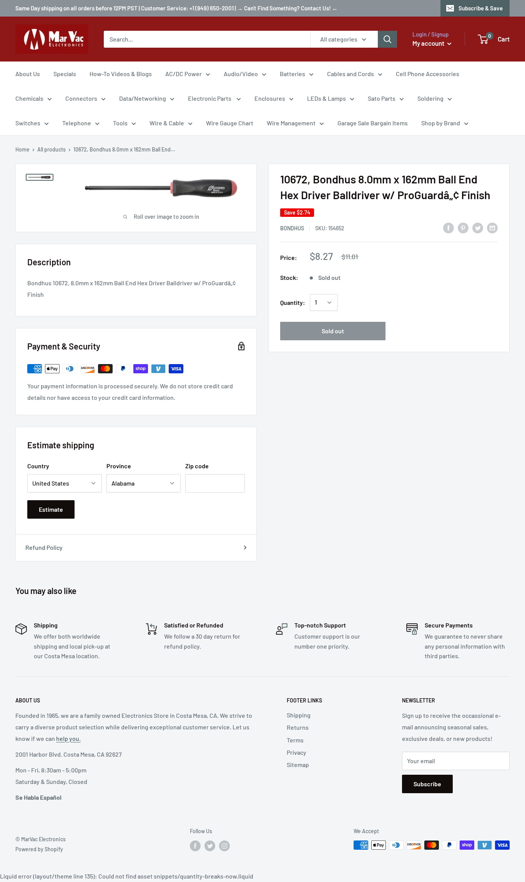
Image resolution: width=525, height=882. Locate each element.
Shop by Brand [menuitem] (440, 122)
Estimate (51, 509)
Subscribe (427, 783)
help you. (68, 738)
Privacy (296, 752)
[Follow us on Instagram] (224, 845)
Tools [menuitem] (120, 122)
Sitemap (298, 764)
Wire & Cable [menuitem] (167, 122)
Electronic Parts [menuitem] (210, 98)
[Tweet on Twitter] (477, 227)
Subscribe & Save (481, 8)
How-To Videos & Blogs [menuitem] (121, 73)
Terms (295, 740)
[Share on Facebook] (448, 227)
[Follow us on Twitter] (209, 845)
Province (118, 465)
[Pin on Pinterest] (463, 227)
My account (428, 43)
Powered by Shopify (39, 849)
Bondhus (292, 228)
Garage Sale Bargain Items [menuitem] (372, 122)
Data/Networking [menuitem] (142, 98)
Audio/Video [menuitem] (241, 73)
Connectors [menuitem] (81, 98)
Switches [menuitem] (27, 122)
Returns (298, 727)
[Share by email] (492, 227)
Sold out (333, 330)
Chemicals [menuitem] (29, 98)
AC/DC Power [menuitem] (183, 73)
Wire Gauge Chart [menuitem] (229, 122)
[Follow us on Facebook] (195, 845)
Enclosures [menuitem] (269, 98)
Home (22, 149)
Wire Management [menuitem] (291, 122)
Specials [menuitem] (64, 73)
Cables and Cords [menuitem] (350, 73)
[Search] (387, 39)
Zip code (197, 465)
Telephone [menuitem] (76, 122)
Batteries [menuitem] (292, 73)
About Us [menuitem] (27, 73)
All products (51, 149)
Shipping (299, 715)
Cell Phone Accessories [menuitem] (427, 73)
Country (38, 465)
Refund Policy (44, 547)
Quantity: (292, 302)
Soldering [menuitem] (430, 98)
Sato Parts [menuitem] (381, 98)
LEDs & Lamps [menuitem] (326, 98)
